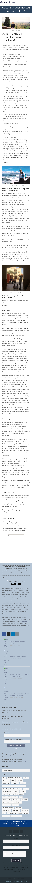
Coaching (19, 780)
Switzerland (25, 810)
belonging (6, 780)
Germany (15, 791)
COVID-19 (5, 786)
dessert (5, 788)
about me (10, 777)
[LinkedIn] (17, 831)
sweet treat (16, 810)
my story (24, 799)
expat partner (7, 791)
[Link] (17, 634)
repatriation (6, 805)
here (11, 756)
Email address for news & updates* (14, 739)
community (6, 783)
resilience (15, 805)
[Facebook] (4, 634)
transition (6, 816)
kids (9, 797)
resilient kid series (8, 807)
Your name (7, 732)
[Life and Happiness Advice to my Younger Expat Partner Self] (6, 695)
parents (13, 802)
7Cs (4, 777)
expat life (18, 788)
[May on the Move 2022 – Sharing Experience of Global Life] (6, 676)
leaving (15, 797)
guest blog (11, 794)
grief (4, 794)
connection (15, 783)
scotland (18, 807)
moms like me (16, 799)
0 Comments (19, 645)
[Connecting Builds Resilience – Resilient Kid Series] (6, 657)
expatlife (26, 788)
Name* (16, 838)
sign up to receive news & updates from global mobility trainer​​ (16, 823)
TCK (4, 813)
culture (12, 786)
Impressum (10, 878)
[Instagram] (8, 634)
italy (4, 797)
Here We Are (24, 621)
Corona (23, 783)
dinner (12, 788)
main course (6, 799)
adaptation (18, 777)
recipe (19, 802)
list (21, 797)
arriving (26, 777)
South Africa (6, 810)
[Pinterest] (21, 831)
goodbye (23, 791)
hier (24, 761)
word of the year (16, 816)
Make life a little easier (16, 745)
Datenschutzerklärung (19, 878)
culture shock (21, 786)
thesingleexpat (12, 813)
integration (20, 794)
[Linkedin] (13, 634)
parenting (6, 802)
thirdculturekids (23, 813)
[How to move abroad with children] (6, 643)
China (13, 780)
